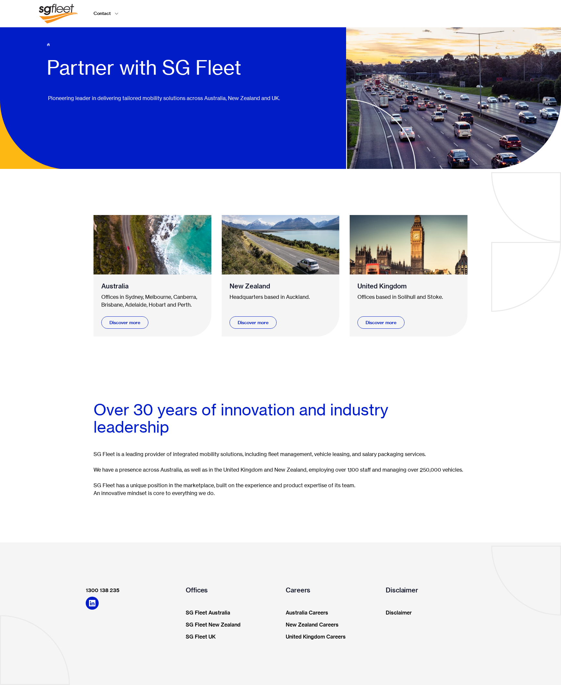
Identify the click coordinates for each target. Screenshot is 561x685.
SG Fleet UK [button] (201, 637)
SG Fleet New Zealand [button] (213, 625)
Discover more (124, 322)
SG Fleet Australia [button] (208, 613)
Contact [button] (102, 13)
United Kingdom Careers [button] (316, 637)
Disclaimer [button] (399, 613)
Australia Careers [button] (307, 613)
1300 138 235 (102, 590)
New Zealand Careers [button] (312, 625)
